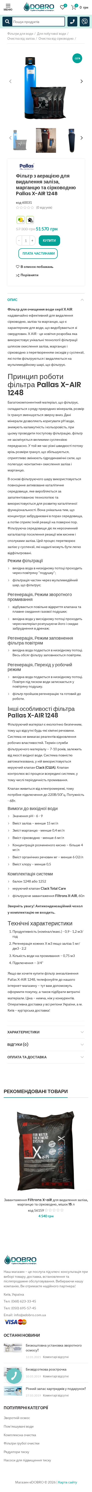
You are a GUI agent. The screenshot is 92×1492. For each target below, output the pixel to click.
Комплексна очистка (20, 1435)
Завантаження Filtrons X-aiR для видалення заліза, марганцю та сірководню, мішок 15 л (46, 1202)
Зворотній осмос (17, 1418)
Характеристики (23, 1032)
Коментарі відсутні (56, 1357)
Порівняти (30, 275)
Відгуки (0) (17, 1044)
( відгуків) (44, 207)
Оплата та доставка (27, 1057)
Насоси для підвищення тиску (27, 1460)
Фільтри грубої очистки (21, 1443)
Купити (49, 240)
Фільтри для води (20, 34)
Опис (12, 299)
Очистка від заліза (21, 38)
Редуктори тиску (16, 1452)
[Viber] (85, 21)
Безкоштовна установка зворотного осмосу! (54, 1348)
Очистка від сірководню (56, 38)
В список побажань (37, 266)
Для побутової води (51, 34)
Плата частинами (39, 253)
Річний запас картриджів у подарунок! (56, 1388)
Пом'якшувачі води (19, 1426)
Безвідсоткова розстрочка (46, 1369)
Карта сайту (67, 1482)
